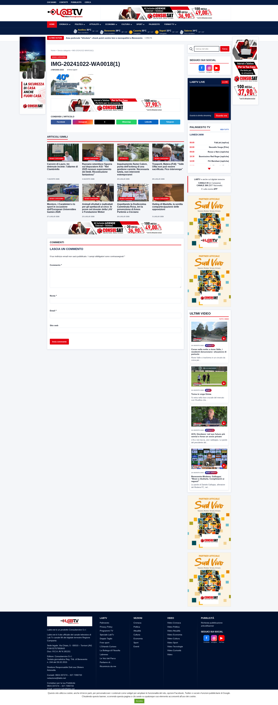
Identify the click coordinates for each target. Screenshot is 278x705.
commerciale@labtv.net (64, 678)
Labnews (104, 643)
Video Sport (172, 632)
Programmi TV (106, 620)
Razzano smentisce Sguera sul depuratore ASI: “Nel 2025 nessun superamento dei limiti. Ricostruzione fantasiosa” (97, 169)
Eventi (136, 636)
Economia (110, 24)
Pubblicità (76, 2)
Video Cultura (173, 628)
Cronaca (63, 24)
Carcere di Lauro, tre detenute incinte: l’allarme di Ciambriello (62, 166)
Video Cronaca (174, 612)
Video (169, 643)
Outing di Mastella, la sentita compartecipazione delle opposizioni (167, 206)
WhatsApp (126, 122)
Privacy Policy (106, 616)
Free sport (104, 632)
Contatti (63, 2)
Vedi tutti (224, 129)
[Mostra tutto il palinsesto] (209, 169)
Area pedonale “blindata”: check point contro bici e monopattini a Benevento (104, 38)
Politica (79, 24)
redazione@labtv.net (56, 667)
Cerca (88, 2)
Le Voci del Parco (108, 647)
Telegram (170, 122)
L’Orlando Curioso (108, 636)
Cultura (125, 24)
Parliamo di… (106, 651)
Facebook (61, 122)
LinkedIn (148, 122)
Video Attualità (173, 620)
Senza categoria (63, 51)
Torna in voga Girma (201, 383)
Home (52, 24)
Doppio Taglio (106, 628)
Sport (139, 24)
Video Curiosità (174, 640)
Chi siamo (51, 2)
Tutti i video (224, 308)
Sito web (54, 325)
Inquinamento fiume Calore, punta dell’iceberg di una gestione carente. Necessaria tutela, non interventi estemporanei (133, 169)
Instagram (83, 122)
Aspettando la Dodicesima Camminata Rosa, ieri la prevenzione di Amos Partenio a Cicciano (131, 208)
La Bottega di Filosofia (110, 640)
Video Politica (173, 616)
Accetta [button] (139, 701)
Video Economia (174, 624)
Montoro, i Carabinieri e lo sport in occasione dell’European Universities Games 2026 (61, 208)
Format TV (169, 24)
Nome (53, 295)
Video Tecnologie (175, 636)
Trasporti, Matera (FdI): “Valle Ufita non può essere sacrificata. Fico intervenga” (168, 166)
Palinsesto (154, 24)
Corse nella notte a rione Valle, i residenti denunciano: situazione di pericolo (208, 341)
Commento (56, 265)
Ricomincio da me (108, 655)
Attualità (94, 24)
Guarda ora (221, 115)
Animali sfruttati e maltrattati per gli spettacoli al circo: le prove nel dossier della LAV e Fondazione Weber (97, 208)
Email (53, 310)
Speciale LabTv (107, 624)
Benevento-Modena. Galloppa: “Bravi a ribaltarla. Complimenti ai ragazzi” (207, 468)
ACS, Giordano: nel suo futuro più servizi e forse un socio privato (208, 424)
